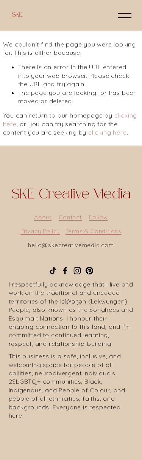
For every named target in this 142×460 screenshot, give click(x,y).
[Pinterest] (89, 270)
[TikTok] (53, 270)
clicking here (107, 132)
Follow (98, 217)
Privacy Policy (40, 231)
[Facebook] (65, 270)
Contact (70, 217)
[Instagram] (77, 270)
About (42, 217)
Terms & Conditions (94, 231)
